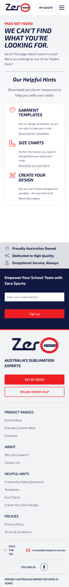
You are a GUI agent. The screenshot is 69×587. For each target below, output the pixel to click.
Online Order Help (34, 392)
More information (29, 198)
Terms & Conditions (18, 532)
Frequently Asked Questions (24, 482)
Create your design (32, 177)
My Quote (46, 7)
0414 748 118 (12, 550)
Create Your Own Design (21, 505)
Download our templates (34, 133)
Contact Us (12, 462)
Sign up (35, 314)
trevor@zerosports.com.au (48, 550)
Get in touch (34, 379)
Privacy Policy (14, 524)
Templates (12, 489)
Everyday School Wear (20, 428)
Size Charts (31, 142)
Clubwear (11, 435)
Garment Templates (30, 112)
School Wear (13, 420)
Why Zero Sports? (17, 455)
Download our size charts (34, 165)
